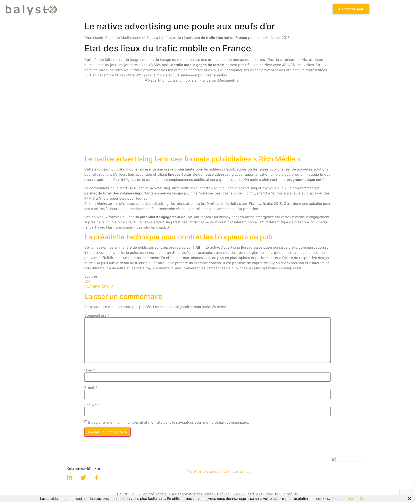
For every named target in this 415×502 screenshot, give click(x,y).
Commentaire (96, 315)
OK (362, 498)
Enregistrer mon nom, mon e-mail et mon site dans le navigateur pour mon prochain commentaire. (168, 422)
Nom (89, 370)
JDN (87, 281)
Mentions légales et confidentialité (218, 471)
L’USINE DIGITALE (98, 286)
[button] (351, 9)
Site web (91, 405)
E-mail (90, 387)
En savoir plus (343, 498)
